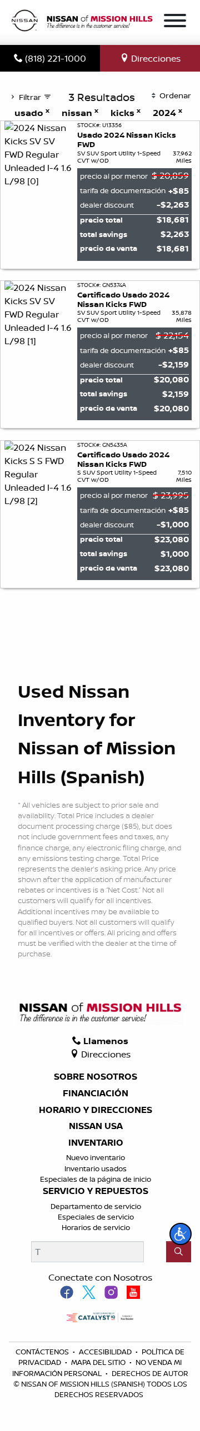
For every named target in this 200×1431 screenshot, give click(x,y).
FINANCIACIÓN (95, 1094)
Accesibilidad (106, 1352)
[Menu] (175, 22)
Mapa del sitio (99, 1362)
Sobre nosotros (95, 1077)
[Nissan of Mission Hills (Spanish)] (81, 22)
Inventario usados (95, 1168)
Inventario (95, 1143)
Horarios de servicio (96, 1227)
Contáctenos (43, 1352)
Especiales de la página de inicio (95, 1179)
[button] (180, 1234)
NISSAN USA (96, 1126)
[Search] (178, 1251)
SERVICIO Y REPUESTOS (95, 1191)
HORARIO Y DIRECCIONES (95, 1110)
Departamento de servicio (96, 1206)
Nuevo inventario (95, 1157)
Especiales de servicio (96, 1217)
